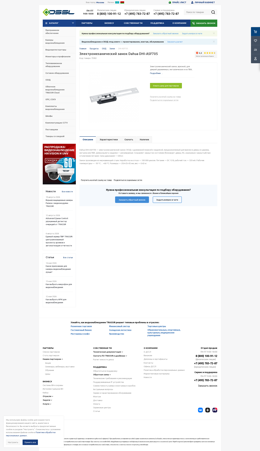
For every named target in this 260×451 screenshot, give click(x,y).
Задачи (46, 400)
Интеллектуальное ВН (53, 389)
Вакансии (148, 355)
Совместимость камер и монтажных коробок (114, 386)
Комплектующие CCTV (56, 123)
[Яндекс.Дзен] (207, 410)
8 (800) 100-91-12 (109, 13)
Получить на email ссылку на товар (165, 97)
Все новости (67, 192)
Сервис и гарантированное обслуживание (112, 393)
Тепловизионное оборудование (53, 64)
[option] (59, 164)
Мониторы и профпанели (57, 56)
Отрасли (47, 396)
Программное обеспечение (52, 31)
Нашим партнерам (52, 359)
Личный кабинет (205, 2)
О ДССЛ (147, 352)
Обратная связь (101, 374)
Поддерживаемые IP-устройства (108, 382)
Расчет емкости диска (103, 359)
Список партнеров (51, 352)
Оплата (96, 404)
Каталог (54, 23)
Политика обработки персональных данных (164, 370)
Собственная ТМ (133, 23)
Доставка (97, 400)
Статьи (96, 411)
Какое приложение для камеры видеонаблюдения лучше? (58, 269)
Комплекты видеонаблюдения (55, 107)
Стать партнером (51, 355)
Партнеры (87, 23)
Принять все (30, 442)
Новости (148, 377)
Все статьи (68, 257)
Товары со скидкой (54, 136)
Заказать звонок (205, 23)
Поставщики (51, 129)
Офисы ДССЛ (150, 366)
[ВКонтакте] (200, 410)
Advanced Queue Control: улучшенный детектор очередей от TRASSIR (57, 221)
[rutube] (214, 410)
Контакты (148, 363)
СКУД (48, 80)
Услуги (46, 404)
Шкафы (49, 116)
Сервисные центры (102, 407)
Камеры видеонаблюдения (55, 41)
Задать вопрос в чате (192, 33)
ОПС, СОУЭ (50, 99)
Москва (100, 2)
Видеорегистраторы (55, 50)
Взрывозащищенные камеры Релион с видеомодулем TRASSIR (59, 203)
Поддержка (157, 23)
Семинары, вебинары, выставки (59, 366)
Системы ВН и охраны (53, 385)
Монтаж (97, 396)
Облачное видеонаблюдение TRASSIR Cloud (55, 90)
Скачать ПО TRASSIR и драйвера (109, 356)
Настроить (13, 442)
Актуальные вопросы (103, 389)
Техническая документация (107, 352)
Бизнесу (109, 23)
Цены (47, 374)
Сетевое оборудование (57, 73)
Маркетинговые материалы (157, 374)
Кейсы (45, 393)
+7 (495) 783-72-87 (137, 13)
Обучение (49, 370)
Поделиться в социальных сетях (164, 100)
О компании (179, 23)
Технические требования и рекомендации (112, 378)
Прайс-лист (179, 2)
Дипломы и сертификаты (155, 359)
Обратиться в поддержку (105, 371)
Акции (48, 363)
